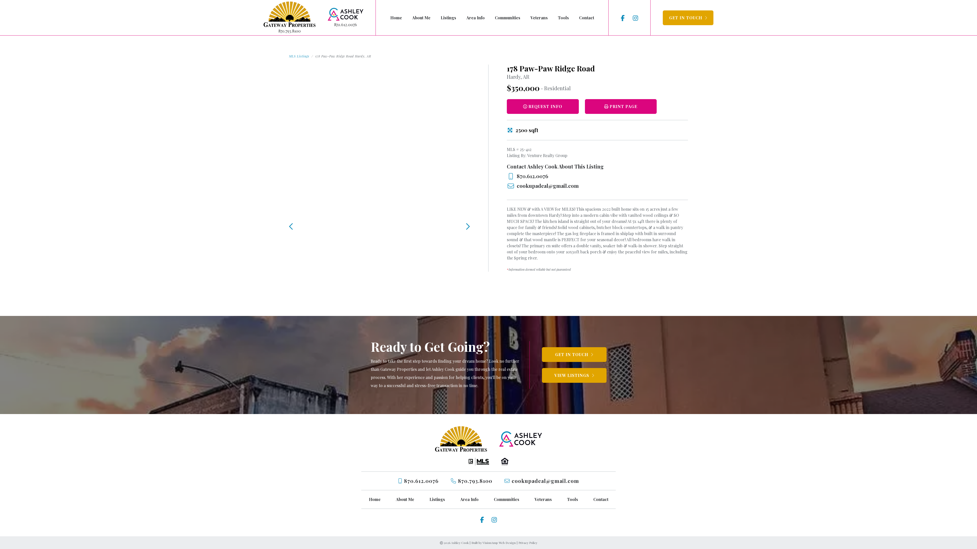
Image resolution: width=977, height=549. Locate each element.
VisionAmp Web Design (499, 543)
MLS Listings (299, 56)
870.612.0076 (345, 24)
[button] (688, 17)
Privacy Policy (528, 543)
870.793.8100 (289, 31)
